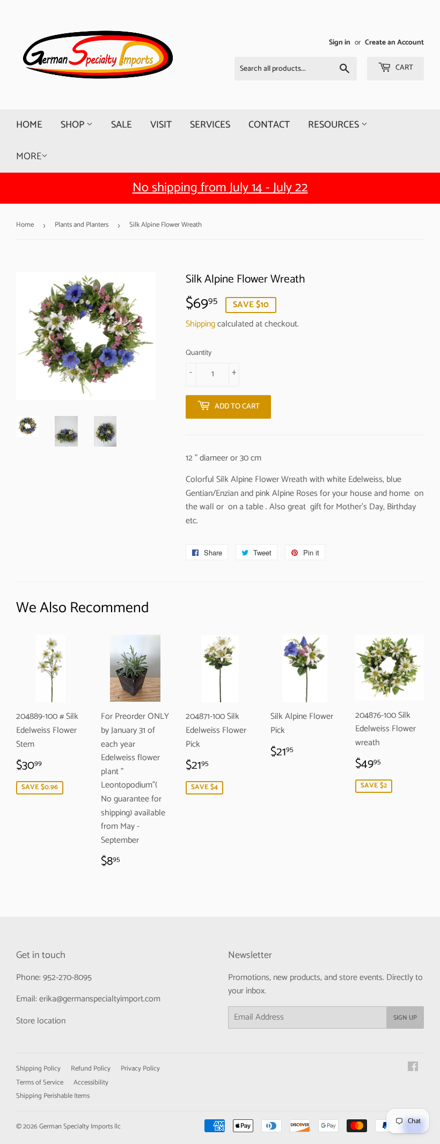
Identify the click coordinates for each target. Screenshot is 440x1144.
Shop (73, 125)
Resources (334, 125)
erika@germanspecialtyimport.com (99, 999)
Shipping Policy (38, 1068)
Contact (269, 125)
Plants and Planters (81, 225)
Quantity (198, 353)
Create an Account (394, 42)
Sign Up (405, 1018)
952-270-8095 (67, 977)
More (28, 156)
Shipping (200, 324)
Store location (40, 1021)
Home (29, 125)
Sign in (339, 42)
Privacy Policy (140, 1068)
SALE (121, 125)
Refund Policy (91, 1068)
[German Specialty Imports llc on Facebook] (413, 1068)
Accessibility (91, 1082)
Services (210, 125)
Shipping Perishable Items (53, 1096)
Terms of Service (39, 1082)
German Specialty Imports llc (80, 1126)
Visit (161, 125)
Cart (403, 68)
